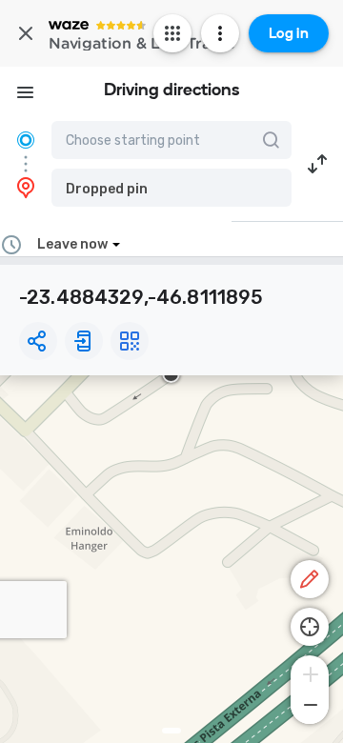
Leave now (72, 244)
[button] (171, 188)
